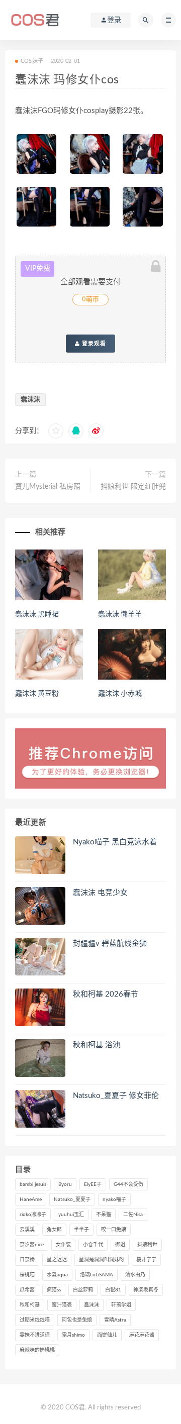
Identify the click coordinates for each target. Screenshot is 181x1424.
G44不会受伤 (128, 1184)
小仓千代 (93, 1244)
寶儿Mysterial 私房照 (47, 486)
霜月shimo (73, 1335)
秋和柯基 (30, 1304)
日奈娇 (27, 1259)
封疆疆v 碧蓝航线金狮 (110, 943)
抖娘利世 (147, 1244)
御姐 (120, 1244)
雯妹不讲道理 (35, 1335)
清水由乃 (135, 1274)
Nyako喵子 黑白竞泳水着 (115, 842)
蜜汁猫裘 (62, 1304)
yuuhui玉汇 (71, 1214)
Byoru (65, 1184)
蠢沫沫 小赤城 (120, 693)
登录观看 (93, 344)
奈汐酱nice (32, 1244)
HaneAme (31, 1199)
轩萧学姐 (121, 1304)
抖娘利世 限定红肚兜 (133, 486)
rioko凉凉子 (33, 1214)
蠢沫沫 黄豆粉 (37, 693)
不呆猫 (103, 1214)
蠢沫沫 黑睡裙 (37, 614)
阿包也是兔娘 (77, 1320)
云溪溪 (27, 1229)
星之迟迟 (57, 1259)
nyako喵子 (114, 1199)
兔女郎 (54, 1229)
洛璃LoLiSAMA (96, 1274)
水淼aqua (57, 1274)
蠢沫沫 (30, 399)
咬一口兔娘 (113, 1229)
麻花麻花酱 (141, 1335)
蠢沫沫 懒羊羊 (120, 614)
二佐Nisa (133, 1214)
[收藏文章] (55, 431)
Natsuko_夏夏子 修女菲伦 (116, 1096)
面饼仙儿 (107, 1335)
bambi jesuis (33, 1184)
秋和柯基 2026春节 (105, 994)
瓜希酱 (27, 1289)
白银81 (113, 1289)
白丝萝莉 (83, 1289)
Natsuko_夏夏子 (72, 1199)
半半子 (81, 1229)
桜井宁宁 (146, 1259)
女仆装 (63, 1244)
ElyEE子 (93, 1184)
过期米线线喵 (35, 1320)
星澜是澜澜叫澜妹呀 (101, 1259)
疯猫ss (54, 1289)
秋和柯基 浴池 (96, 1045)
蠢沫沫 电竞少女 (100, 893)
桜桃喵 (27, 1274)
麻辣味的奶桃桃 (37, 1350)
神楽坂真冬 (145, 1289)
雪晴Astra (115, 1320)
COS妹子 (32, 61)
